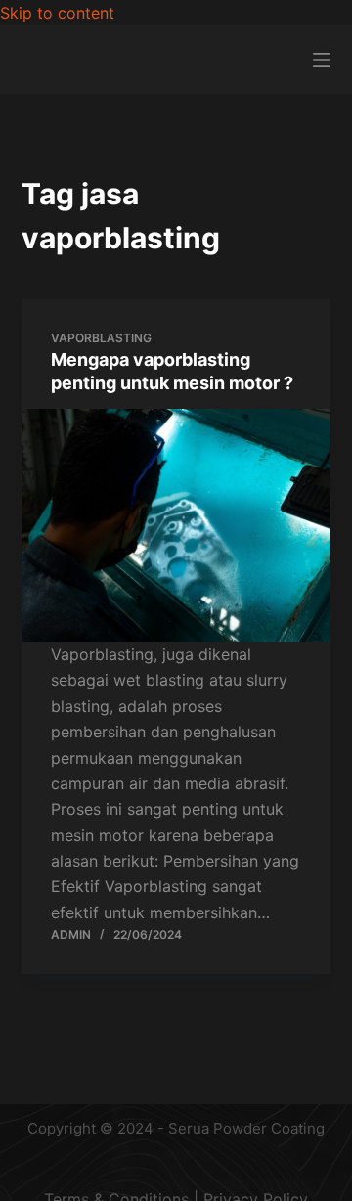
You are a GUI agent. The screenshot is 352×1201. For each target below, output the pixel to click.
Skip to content (57, 12)
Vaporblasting (101, 338)
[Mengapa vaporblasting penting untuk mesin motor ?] (176, 525)
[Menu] (321, 59)
